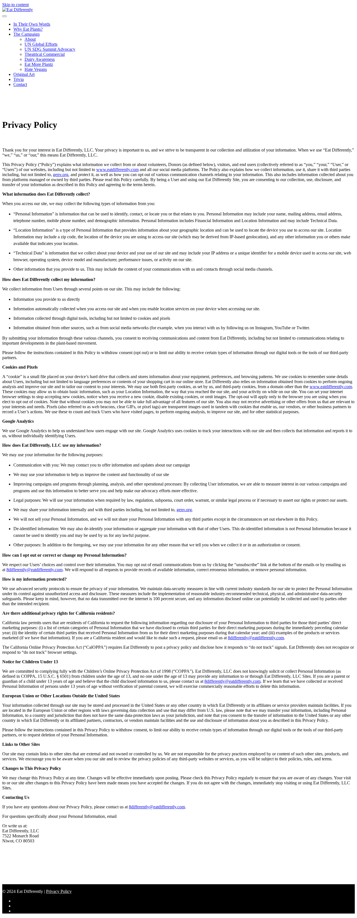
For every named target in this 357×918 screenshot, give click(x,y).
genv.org (60, 174)
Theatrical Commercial (45, 54)
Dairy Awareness (40, 59)
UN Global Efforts (41, 44)
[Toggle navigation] (4, 16)
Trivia (18, 79)
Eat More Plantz (39, 64)
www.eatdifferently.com (117, 169)
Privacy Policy (59, 891)
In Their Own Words (31, 24)
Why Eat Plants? (28, 29)
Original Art (24, 74)
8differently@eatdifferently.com (34, 569)
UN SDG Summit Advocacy (50, 49)
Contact (20, 84)
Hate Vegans (36, 69)
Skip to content (15, 4)
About (30, 39)
